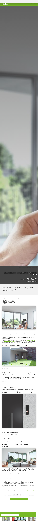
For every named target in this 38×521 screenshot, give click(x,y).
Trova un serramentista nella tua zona (19, 499)
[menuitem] (32, 4)
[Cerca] (32, 4)
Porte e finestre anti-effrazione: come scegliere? (26, 490)
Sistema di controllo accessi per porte (11, 301)
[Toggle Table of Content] (17, 298)
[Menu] (34, 4)
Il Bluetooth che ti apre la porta (9, 300)
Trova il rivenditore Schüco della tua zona (10, 515)
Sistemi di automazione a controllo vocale (10, 303)
